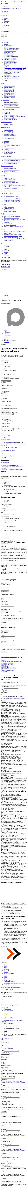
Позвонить (8, 335)
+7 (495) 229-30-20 (16, 8)
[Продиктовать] (2, 35)
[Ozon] (6, 1007)
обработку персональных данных (16, 619)
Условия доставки (13, 445)
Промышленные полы (10, 63)
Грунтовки (3, 344)
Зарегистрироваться (6, 1038)
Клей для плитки (8, 55)
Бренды (6, 18)
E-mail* (3, 1146)
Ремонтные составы (9, 52)
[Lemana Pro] (6, 1015)
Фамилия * (3, 1065)
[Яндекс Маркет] (8, 1010)
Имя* (2, 689)
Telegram (6, 295)
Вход (2, 27)
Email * (2, 1067)
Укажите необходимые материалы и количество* (14, 1168)
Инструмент (7, 75)
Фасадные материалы (9, 61)
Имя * (2, 1063)
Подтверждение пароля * (7, 1070)
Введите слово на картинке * (8, 1076)
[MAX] (6, 11)
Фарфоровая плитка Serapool (11, 78)
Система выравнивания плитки (12, 72)
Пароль (3, 1052)
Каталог (8, 246)
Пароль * (3, 1068)
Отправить (3, 622)
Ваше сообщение (5, 1101)
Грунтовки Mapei (5, 584)
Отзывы (6, 483)
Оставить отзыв (5, 591)
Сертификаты (7, 980)
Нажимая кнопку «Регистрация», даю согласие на (13, 1081)
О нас (5, 19)
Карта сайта (7, 984)
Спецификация (6, 391)
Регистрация (7, 27)
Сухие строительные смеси (11, 49)
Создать (10, 1048)
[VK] (4, 999)
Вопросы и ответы (9, 973)
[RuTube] (4, 1002)
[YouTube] (4, 1000)
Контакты (6, 25)
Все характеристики (6, 381)
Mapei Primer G (5, 583)
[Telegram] (7, 12)
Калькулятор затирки (9, 981)
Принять (10, 1185)
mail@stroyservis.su (5, 8)
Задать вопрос (4, 478)
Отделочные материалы (10, 58)
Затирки (6, 44)
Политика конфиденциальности (9, 1020)
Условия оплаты (12, 465)
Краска (5, 66)
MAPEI (6, 501)
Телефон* (3, 691)
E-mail (2, 1050)
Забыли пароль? (5, 1054)
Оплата (6, 22)
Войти (2, 1062)
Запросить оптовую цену (7, 414)
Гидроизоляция (8, 46)
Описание (6, 482)
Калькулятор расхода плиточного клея (14, 983)
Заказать (20, 493)
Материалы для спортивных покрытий (14, 69)
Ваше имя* (3, 1095)
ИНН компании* (5, 1166)
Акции (5, 23)
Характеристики (8, 480)
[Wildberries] (7, 1009)
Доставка (6, 21)
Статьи (5, 978)
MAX (5, 269)
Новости (6, 966)
